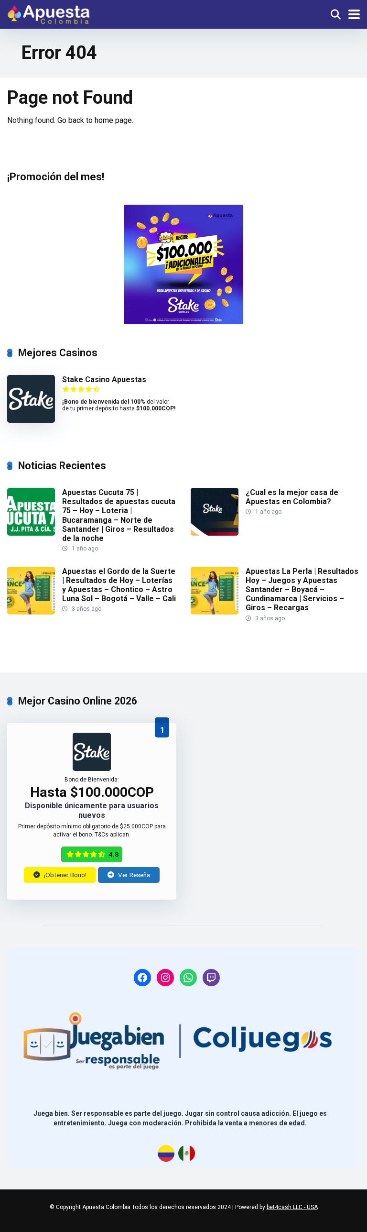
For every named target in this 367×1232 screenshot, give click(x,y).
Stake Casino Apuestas (104, 379)
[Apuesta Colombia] (48, 13)
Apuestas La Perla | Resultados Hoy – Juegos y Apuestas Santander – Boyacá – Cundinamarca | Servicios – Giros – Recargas (302, 590)
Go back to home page (94, 120)
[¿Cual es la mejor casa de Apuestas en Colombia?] (214, 533)
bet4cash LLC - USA (292, 1207)
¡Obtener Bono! (64, 875)
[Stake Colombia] (183, 264)
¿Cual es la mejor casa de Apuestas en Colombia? (292, 497)
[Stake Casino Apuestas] (31, 420)
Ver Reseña (133, 875)
